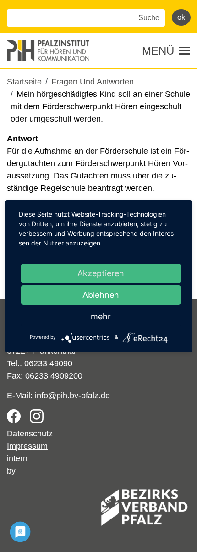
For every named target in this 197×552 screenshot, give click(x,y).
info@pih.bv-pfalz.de (72, 395)
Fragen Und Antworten (92, 81)
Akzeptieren (100, 273)
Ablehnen (100, 295)
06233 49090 (48, 363)
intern (17, 458)
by (11, 470)
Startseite (24, 81)
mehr (101, 316)
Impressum (27, 446)
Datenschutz (30, 433)
